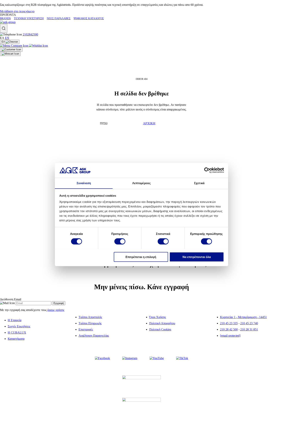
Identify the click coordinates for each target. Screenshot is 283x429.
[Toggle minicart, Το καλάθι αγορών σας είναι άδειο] (10, 54)
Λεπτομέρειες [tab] (141, 183)
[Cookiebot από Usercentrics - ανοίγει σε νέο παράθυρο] (207, 170)
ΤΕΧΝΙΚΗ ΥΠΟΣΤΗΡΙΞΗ (29, 18)
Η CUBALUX (17, 332)
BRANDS (5, 18)
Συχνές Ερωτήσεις (19, 326)
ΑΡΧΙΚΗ (149, 123)
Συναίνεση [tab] (84, 183)
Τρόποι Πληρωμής (90, 323)
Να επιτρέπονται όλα (197, 256)
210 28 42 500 (229, 329)
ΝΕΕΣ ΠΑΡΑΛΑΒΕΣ (58, 18)
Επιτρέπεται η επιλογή (141, 256)
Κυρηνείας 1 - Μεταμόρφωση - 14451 (243, 317)
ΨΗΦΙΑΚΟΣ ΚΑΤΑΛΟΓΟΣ (89, 18)
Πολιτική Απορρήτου (162, 323)
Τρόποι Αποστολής (90, 317)
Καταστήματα (16, 338)
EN (7, 38)
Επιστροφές (86, 329)
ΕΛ (4, 41)
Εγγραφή (59, 303)
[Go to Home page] (8, 22)
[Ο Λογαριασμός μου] (11, 49)
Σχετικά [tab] (199, 183)
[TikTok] (182, 358)
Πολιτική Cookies (160, 329)
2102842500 (30, 34)
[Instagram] (129, 358)
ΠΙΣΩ (104, 123)
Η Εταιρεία (14, 320)
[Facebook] (102, 358)
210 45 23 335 (229, 323)
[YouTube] (157, 358)
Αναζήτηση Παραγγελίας (94, 335)
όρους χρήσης (55, 310)
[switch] (119, 241)
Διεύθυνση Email (10, 299)
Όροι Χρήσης (157, 317)
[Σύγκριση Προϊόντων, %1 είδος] (14, 45)
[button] (4, 28)
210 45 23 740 (249, 323)
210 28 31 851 (249, 329)
